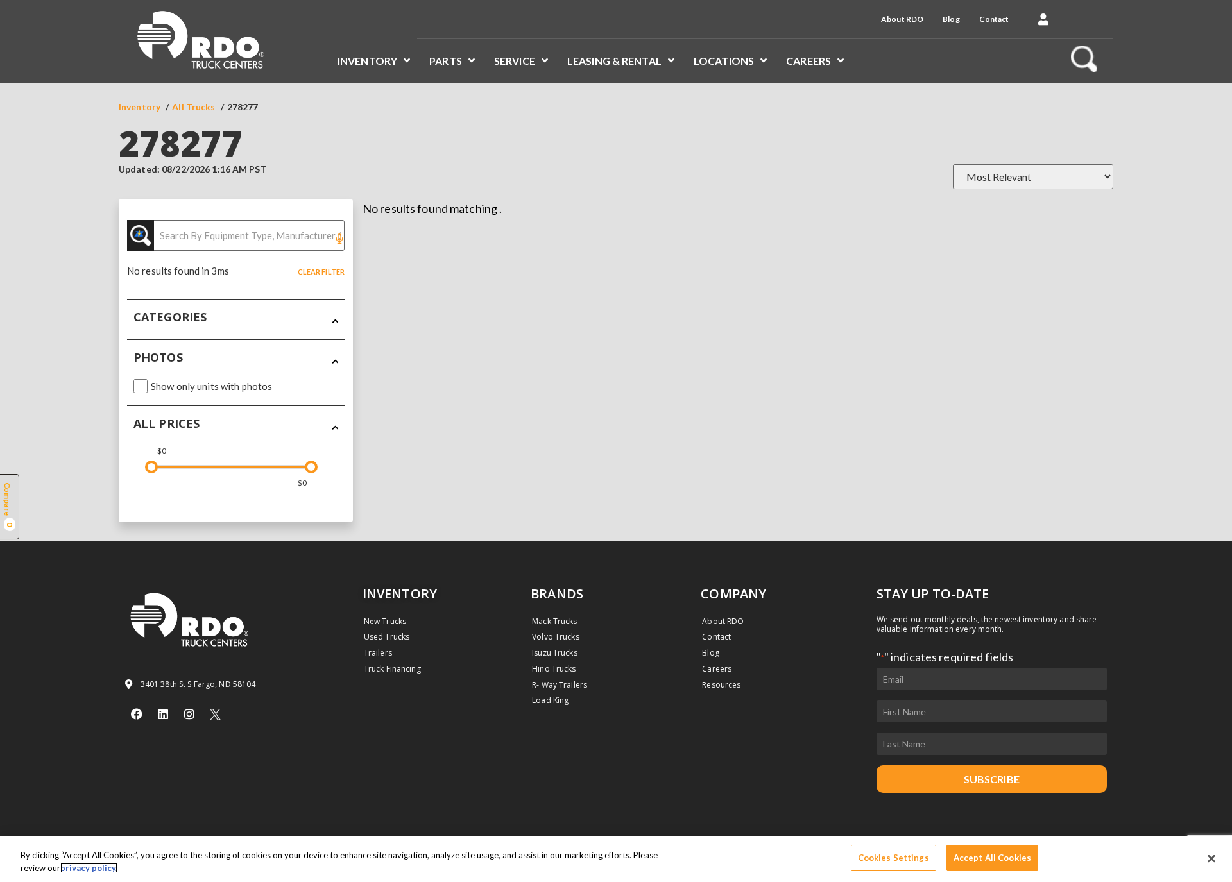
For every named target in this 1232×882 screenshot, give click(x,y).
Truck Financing (392, 668)
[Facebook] (136, 713)
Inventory (367, 61)
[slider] (151, 467)
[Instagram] (189, 713)
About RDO (902, 19)
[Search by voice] (339, 239)
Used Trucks (386, 636)
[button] (1043, 19)
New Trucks (385, 621)
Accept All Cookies (992, 857)
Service (514, 61)
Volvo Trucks (555, 636)
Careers (808, 61)
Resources (721, 684)
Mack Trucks (554, 621)
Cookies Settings (893, 857)
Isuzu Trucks (554, 652)
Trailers (378, 652)
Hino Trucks (554, 668)
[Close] (1211, 858)
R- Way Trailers (559, 684)
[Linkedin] (163, 713)
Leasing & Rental (614, 61)
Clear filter (321, 271)
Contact (994, 19)
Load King (550, 700)
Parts (445, 61)
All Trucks (193, 106)
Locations (724, 61)
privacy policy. (88, 868)
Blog (951, 19)
